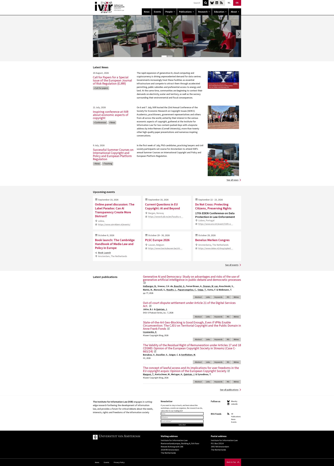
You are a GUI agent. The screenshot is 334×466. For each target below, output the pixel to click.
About (234, 11)
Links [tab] (208, 297)
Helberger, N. (149, 286)
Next (238, 34)
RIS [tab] (228, 297)
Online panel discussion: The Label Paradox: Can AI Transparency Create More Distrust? (114, 210)
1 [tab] (164, 56)
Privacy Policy (119, 462)
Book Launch (104, 252)
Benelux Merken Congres (212, 240)
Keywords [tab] (218, 297)
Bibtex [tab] (236, 297)
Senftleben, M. (188, 354)
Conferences (100, 122)
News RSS (221, 3)
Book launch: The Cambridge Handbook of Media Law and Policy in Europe (115, 244)
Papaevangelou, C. (187, 289)
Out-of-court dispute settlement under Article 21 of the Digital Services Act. (189, 304)
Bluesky (212, 3)
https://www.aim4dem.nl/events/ (114, 224)
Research (203, 11)
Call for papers (101, 88)
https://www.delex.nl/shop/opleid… (215, 248)
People (169, 11)
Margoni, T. (148, 374)
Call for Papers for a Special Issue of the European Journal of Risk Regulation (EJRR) (112, 80)
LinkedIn (217, 3)
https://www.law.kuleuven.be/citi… (165, 248)
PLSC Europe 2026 (157, 240)
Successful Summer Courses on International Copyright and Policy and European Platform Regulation (113, 154)
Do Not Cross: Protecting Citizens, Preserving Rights (213, 206)
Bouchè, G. (179, 286)
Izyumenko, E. (150, 332)
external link (145, 283)
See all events (231, 264)
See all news (232, 179)
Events (157, 11)
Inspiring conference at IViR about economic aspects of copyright (110, 115)
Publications (185, 11)
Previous (95, 34)
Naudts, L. (171, 289)
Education (219, 11)
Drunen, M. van (210, 286)
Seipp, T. (202, 289)
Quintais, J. (161, 309)
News (147, 11)
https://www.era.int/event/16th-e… (215, 223)
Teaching (108, 163)
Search (205, 3)
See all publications (229, 389)
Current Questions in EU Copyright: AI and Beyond (162, 206)
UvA (123, 437)
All (232, 414)
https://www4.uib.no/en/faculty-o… (165, 216)
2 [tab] (169, 56)
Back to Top (231, 462)
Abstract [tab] (198, 297)
